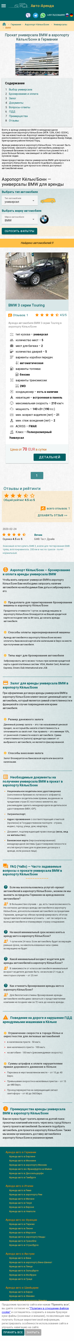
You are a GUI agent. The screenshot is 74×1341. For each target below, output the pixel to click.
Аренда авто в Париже (21, 1224)
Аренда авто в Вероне (21, 1207)
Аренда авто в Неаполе (22, 1211)
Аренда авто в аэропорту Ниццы (27, 1236)
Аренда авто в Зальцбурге (23, 1270)
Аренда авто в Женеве (21, 1296)
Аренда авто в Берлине (22, 1156)
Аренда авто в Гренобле (22, 1241)
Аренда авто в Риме (20, 1190)
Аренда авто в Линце (21, 1266)
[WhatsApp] (43, 15)
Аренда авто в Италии (19, 1186)
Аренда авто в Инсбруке (22, 1275)
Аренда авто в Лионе (21, 1228)
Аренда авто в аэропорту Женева (28, 1300)
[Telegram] (35, 15)
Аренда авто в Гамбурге (22, 1177)
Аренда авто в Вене (20, 1258)
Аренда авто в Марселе (22, 1232)
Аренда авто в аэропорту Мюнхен (28, 1165)
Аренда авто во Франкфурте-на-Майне (30, 1169)
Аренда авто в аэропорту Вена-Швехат (30, 1262)
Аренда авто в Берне (21, 1292)
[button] (20, 201)
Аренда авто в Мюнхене (22, 1160)
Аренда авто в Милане (21, 1198)
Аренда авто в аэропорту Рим (25, 1194)
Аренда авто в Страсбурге (23, 1245)
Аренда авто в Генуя (20, 1203)
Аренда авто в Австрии (20, 1253)
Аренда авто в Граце (20, 1279)
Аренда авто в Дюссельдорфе (26, 1173)
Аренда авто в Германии (21, 1152)
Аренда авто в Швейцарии (22, 1287)
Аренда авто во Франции (21, 1219)
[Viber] (28, 15)
